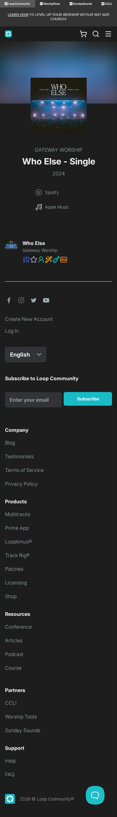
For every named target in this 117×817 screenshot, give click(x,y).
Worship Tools (21, 716)
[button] (67, 259)
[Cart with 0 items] (83, 33)
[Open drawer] (108, 34)
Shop (11, 596)
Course (13, 668)
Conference (18, 627)
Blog (10, 443)
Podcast (14, 654)
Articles (13, 640)
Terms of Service (24, 470)
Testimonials (19, 456)
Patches (14, 569)
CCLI (11, 703)
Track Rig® (17, 555)
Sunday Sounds (22, 730)
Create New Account (29, 319)
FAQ (10, 774)
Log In (12, 331)
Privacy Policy (21, 484)
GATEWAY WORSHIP (58, 150)
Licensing (16, 582)
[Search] (96, 34)
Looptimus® (18, 541)
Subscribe (88, 398)
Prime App (17, 528)
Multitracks (17, 514)
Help (10, 761)
